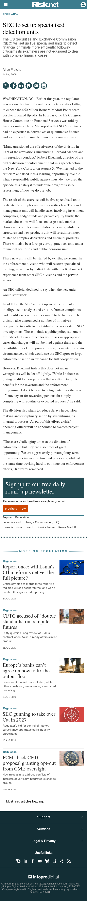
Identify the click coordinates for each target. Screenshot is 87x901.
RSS (69, 861)
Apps (54, 861)
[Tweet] (6, 85)
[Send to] (36, 85)
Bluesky (47, 861)
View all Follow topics (18, 861)
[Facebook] (13, 85)
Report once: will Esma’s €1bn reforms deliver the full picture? (28, 572)
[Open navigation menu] (4, 4)
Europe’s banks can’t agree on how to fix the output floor (26, 670)
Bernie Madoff (67, 527)
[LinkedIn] (21, 85)
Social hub (61, 861)
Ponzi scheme (46, 527)
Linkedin (25, 861)
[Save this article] (28, 85)
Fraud (29, 527)
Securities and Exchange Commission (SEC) (30, 522)
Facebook (32, 861)
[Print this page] (44, 85)
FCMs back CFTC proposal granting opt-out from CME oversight (29, 762)
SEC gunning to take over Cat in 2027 (29, 716)
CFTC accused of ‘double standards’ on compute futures (29, 621)
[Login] (82, 4)
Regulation (10, 14)
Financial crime (12, 527)
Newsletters (39, 861)
